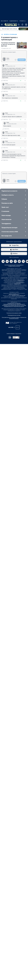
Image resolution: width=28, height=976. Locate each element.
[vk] (7, 261)
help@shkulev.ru (17, 283)
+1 (20, 91)
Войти (8, 59)
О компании (5, 211)
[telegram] (3, 261)
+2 (20, 147)
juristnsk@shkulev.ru (20, 282)
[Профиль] (26, 24)
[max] (19, 261)
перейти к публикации (10, 34)
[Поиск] (19, 24)
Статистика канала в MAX (10, 231)
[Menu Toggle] (2, 24)
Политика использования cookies (14, 313)
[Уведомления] (22, 24)
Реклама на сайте (7, 203)
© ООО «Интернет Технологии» (14, 333)
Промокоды (22, 21)
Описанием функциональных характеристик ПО (14, 304)
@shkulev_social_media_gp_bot (18, 295)
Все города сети (7, 235)
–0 (25, 80)
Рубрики (4, 199)
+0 (20, 80)
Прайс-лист (5, 207)
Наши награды (6, 215)
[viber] (15, 261)
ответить (5, 80)
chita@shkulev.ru (20, 280)
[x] (23, 261)
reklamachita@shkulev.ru (14, 294)
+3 (20, 138)
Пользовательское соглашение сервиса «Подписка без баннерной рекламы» (14, 318)
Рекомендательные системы (14, 315)
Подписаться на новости (9, 191)
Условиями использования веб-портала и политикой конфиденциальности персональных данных (14, 306)
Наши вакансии (6, 219)
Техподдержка (6, 223)
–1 (25, 91)
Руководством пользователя (14, 303)
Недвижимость (13, 21)
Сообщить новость (8, 195)
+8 (20, 160)
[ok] (11, 261)
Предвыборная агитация (9, 227)
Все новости (4, 21)
